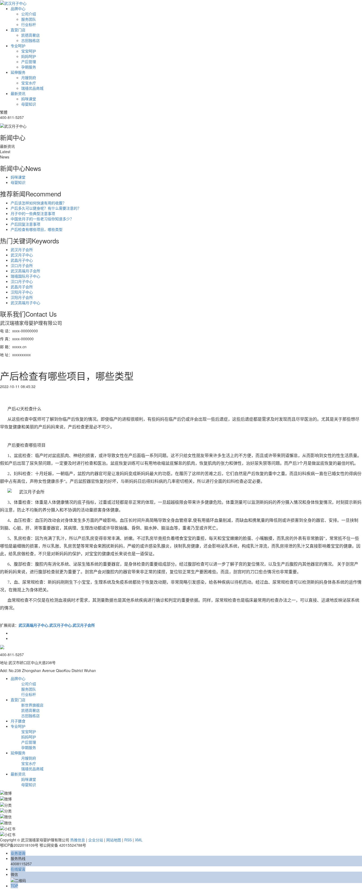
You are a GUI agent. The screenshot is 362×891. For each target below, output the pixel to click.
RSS (128, 839)
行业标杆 (28, 24)
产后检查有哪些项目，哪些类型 (37, 229)
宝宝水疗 (28, 82)
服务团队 (28, 19)
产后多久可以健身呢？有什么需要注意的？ (46, 208)
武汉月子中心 (22, 254)
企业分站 (95, 839)
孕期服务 (28, 67)
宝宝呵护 (28, 51)
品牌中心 (18, 8)
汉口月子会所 (22, 265)
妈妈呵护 (28, 56)
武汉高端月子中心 (25, 302)
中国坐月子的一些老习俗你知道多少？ (42, 218)
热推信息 (77, 839)
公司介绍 (28, 13)
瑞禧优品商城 (32, 88)
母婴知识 (28, 104)
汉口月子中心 (22, 281)
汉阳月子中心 (22, 292)
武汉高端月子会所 (25, 270)
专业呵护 (18, 45)
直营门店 (18, 29)
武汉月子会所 (22, 249)
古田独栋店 (30, 40)
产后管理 (28, 61)
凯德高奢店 (30, 35)
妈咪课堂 (28, 98)
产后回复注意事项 (25, 224)
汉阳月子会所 (22, 297)
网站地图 (113, 839)
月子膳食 (18, 721)
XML (139, 839)
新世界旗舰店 (32, 705)
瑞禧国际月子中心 (25, 276)
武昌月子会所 (22, 286)
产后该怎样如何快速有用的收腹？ (38, 202)
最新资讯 (18, 93)
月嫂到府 (28, 77)
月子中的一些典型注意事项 (33, 213)
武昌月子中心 (22, 260)
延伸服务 (18, 72)
